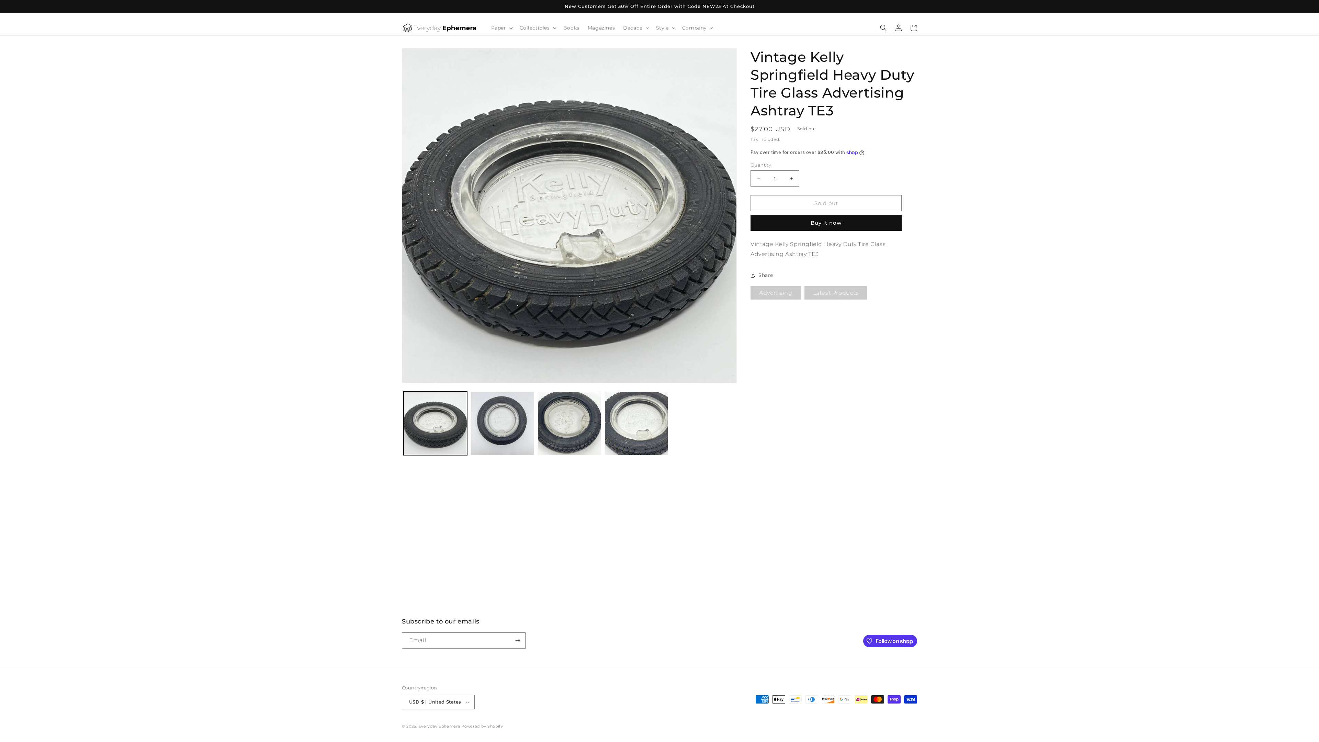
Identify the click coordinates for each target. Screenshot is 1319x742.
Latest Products (836, 293)
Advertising (775, 293)
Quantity (761, 165)
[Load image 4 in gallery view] (636, 423)
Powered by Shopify (482, 726)
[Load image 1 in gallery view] (435, 423)
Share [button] (765, 275)
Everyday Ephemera (439, 726)
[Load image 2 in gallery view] (502, 423)
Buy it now (826, 223)
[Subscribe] (517, 640)
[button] (501, 28)
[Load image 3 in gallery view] (569, 423)
